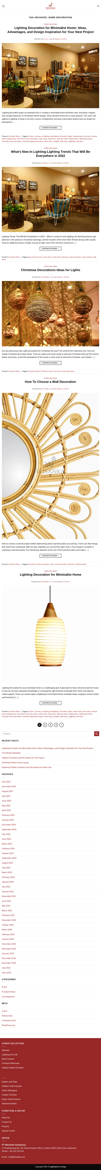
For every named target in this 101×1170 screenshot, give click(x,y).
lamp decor (52, 139)
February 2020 (8, 934)
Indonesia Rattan (9, 1104)
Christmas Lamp (46, 371)
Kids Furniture (8, 1059)
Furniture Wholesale (11, 1063)
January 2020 (8, 939)
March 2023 (7, 872)
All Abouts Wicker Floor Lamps (15, 763)
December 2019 (9, 944)
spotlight (56, 141)
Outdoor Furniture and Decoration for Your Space (23, 758)
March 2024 (7, 844)
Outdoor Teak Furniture (12, 1086)
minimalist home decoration (11, 141)
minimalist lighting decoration (32, 141)
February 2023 (8, 877)
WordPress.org (8, 1025)
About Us (6, 1118)
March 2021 (7, 911)
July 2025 (6, 796)
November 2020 (9, 920)
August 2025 (7, 791)
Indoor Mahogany (9, 1090)
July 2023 (6, 868)
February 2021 (8, 915)
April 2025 (6, 810)
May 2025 (6, 806)
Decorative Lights (66, 136)
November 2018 (9, 963)
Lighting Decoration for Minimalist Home (50, 574)
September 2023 (9, 858)
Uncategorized (8, 997)
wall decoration (81, 564)
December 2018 (9, 958)
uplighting (71, 141)
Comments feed (9, 1020)
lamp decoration (62, 139)
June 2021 (6, 901)
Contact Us (7, 1122)
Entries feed (7, 1016)
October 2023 (8, 853)
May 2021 (6, 906)
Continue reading (50, 128)
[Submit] (96, 733)
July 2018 (6, 968)
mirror (52, 564)
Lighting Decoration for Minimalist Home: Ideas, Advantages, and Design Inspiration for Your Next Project (47, 748)
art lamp (38, 136)
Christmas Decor (34, 371)
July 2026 (6, 782)
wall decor (71, 564)
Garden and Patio (9, 1082)
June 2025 (6, 801)
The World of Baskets (11, 753)
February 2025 (8, 815)
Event (4, 987)
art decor (31, 136)
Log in (4, 1011)
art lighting (45, 136)
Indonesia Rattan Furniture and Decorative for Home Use (26, 767)
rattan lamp (48, 141)
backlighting (54, 136)
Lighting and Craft (9, 1055)
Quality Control (8, 1131)
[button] (3, 6)
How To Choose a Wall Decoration (50, 381)
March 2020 (7, 930)
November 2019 (9, 949)
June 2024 (6, 839)
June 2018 (6, 973)
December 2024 (9, 825)
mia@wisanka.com (16, 1157)
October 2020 (8, 925)
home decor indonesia (60, 257)
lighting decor (73, 139)
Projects (5, 1126)
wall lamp (79, 141)
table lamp (63, 141)
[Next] (61, 725)
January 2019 (8, 953)
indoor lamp (43, 139)
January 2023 (8, 882)
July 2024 (6, 834)
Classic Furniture (9, 1095)
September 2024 (9, 829)
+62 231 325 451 (16, 1151)
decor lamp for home (35, 257)
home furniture (87, 257)
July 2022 (6, 887)
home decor (21, 139)
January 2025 (8, 820)
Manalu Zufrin (61, 39)
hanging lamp (11, 139)
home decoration (32, 139)
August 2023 (7, 863)
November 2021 (9, 896)
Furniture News (50, 24)
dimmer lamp (77, 136)
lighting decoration (85, 139)
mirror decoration (61, 564)
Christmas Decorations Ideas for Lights (50, 270)
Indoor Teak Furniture (11, 1099)
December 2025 (9, 786)
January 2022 (8, 892)
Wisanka (6, 1050)
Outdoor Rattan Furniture (13, 1068)
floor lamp (86, 136)
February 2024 (8, 848)
